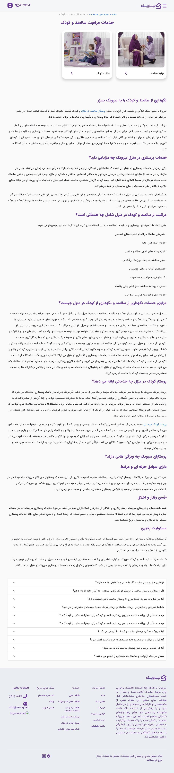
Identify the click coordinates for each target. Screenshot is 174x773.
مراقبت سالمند (157, 73)
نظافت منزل (74, 695)
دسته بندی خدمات (100, 14)
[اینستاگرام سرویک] (44, 756)
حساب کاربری (48, 707)
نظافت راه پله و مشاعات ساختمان (72, 709)
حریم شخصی (99, 720)
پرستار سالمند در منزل (93, 111)
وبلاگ (51, 701)
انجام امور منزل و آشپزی (69, 729)
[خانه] (151, 6)
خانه (114, 14)
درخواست (124, 73)
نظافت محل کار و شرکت (69, 701)
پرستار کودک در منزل (155, 424)
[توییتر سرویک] (48, 756)
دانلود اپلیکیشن (98, 726)
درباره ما (101, 707)
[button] (87, 583)
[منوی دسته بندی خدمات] (165, 6)
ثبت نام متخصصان (46, 695)
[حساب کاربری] (10, 5)
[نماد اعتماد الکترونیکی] (19, 713)
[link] (141, 54)
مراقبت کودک (103, 73)
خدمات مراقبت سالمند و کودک (73, 14)
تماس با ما (100, 701)
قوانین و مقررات (98, 713)
